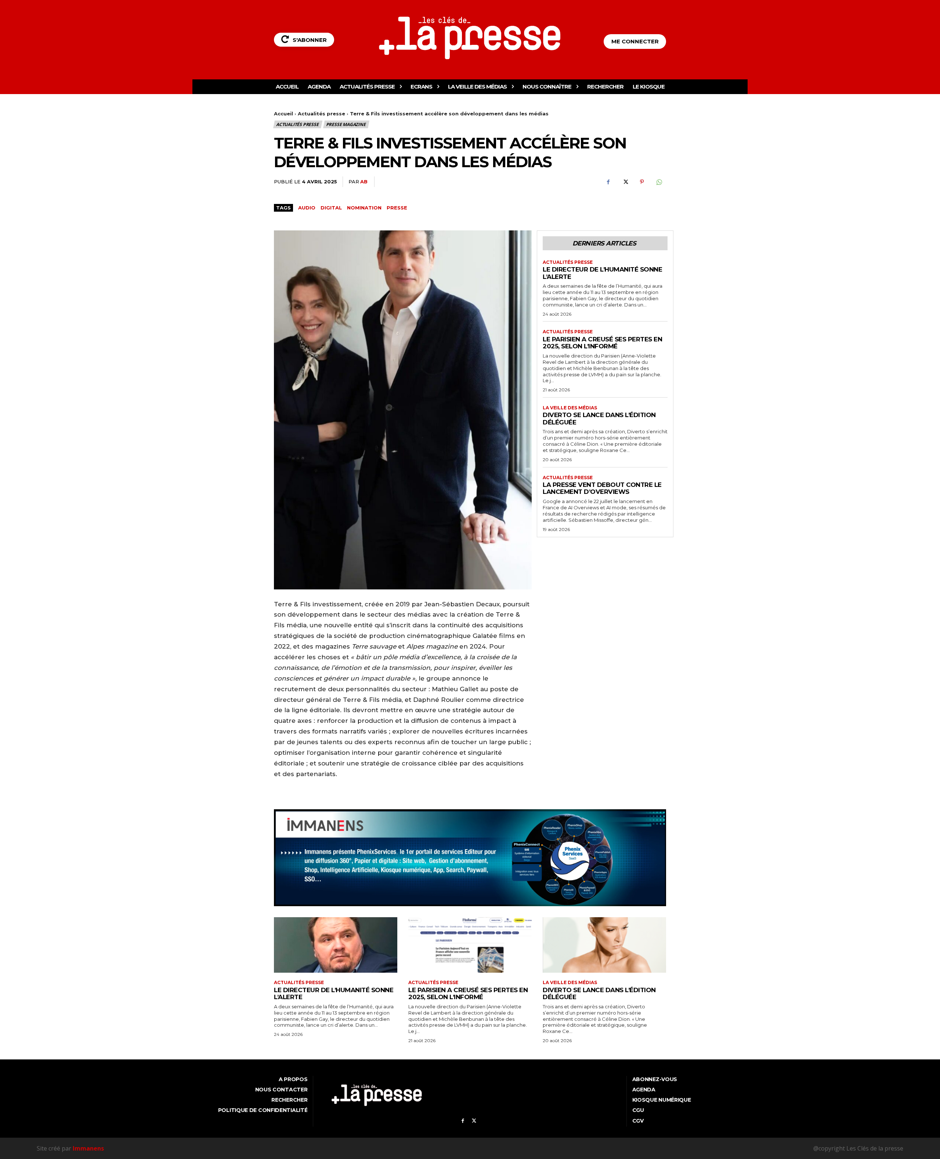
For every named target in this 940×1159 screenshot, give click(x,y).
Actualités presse (321, 113)
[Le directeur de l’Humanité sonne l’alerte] (335, 945)
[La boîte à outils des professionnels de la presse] (470, 37)
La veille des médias (570, 407)
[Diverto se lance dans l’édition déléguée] (604, 945)
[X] (625, 182)
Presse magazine (346, 124)
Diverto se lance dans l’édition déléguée (599, 993)
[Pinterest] (641, 182)
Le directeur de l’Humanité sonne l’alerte (602, 273)
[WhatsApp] (658, 182)
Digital (331, 208)
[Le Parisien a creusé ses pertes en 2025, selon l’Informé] (470, 945)
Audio (306, 208)
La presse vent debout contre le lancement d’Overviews (602, 488)
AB (364, 181)
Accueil (283, 113)
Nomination (364, 208)
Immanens (88, 1148)
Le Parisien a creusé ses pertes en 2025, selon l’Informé (602, 343)
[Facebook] (608, 182)
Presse (397, 208)
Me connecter (635, 41)
